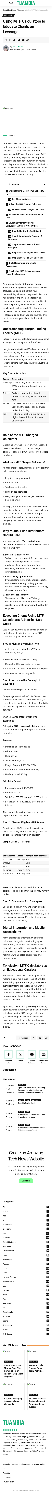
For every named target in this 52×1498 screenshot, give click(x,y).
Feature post (26, 1259)
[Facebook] (8, 1057)
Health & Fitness (26, 1277)
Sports (26, 1321)
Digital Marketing (26, 1242)
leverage (11, 315)
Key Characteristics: (21, 199)
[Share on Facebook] (10, 40)
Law (26, 1286)
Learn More (26, 1181)
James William (17, 47)
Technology (35, 1100)
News (26, 1294)
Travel (26, 1329)
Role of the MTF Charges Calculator (25, 204)
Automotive (26, 1225)
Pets (26, 1299)
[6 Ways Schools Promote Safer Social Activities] (38, 1356)
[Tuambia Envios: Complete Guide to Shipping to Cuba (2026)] (11, 1128)
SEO (25, 1308)
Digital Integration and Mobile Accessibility (21, 264)
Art (25, 1220)
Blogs (21, 1100)
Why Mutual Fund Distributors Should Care (24, 216)
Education (8, 15)
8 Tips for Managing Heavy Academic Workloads (13, 1401)
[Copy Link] (28, 40)
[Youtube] (31, 1057)
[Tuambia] (26, 3)
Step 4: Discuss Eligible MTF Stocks (28, 252)
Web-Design (25, 1334)
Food (27, 1100)
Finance (26, 1264)
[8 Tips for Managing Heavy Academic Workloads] (14, 1389)
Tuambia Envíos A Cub (27, 1103)
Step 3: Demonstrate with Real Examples (24, 246)
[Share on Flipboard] (19, 40)
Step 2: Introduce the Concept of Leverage (25, 237)
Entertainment (26, 1251)
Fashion (26, 1255)
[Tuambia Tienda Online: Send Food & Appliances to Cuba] (11, 1115)
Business (22, 1084)
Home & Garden (26, 1281)
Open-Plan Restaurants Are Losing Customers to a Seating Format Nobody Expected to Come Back (31, 1090)
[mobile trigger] (5, 3)
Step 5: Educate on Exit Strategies (27, 258)
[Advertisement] (26, 79)
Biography (25, 1229)
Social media (26, 1312)
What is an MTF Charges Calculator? (28, 209)
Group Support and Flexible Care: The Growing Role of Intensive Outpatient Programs (13, 1371)
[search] (47, 3)
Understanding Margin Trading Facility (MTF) (25, 192)
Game (26, 1273)
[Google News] (43, 1057)
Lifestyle (26, 1290)
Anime (25, 1211)
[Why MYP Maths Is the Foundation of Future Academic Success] (38, 1389)
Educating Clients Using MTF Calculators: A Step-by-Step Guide (22, 224)
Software (26, 1316)
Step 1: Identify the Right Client (26, 231)
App (25, 1216)
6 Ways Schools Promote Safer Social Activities (36, 1368)
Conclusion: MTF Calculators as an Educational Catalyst (23, 272)
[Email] (23, 40)
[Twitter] (20, 1057)
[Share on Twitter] (14, 40)
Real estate (26, 1303)
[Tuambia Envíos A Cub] (11, 1102)
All (26, 1207)
